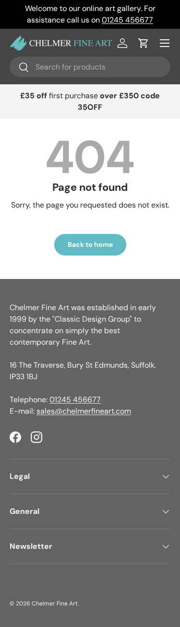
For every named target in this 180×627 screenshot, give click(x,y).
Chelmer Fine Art (55, 603)
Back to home (90, 244)
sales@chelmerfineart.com (83, 411)
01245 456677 (127, 20)
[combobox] (90, 67)
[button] (143, 43)
